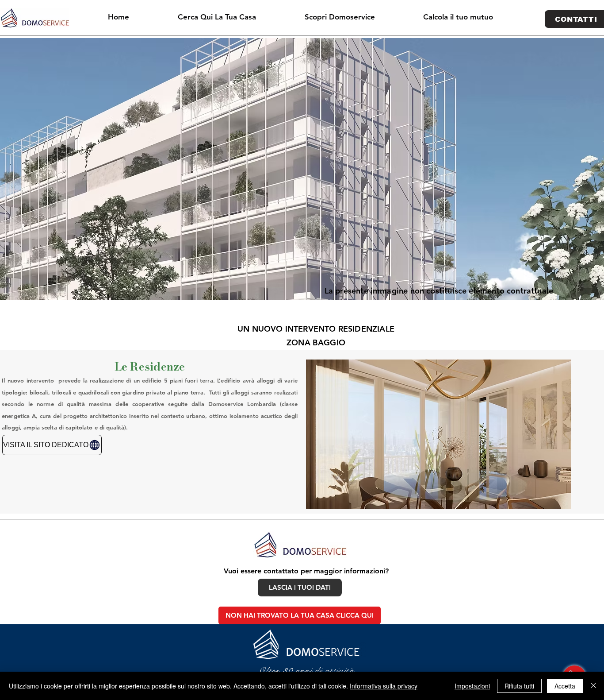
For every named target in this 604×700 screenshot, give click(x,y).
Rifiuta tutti (519, 685)
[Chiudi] (593, 686)
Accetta (564, 685)
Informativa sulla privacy (383, 685)
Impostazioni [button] (472, 685)
